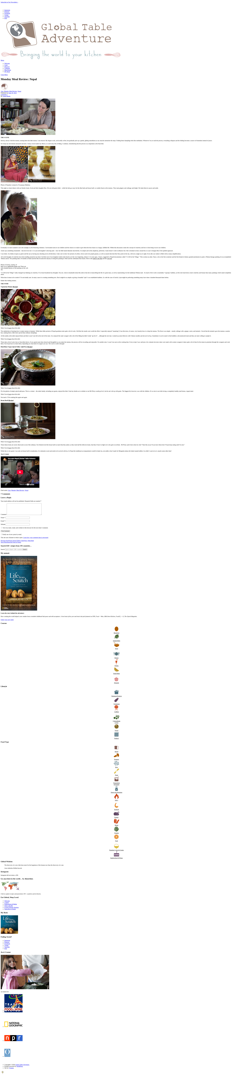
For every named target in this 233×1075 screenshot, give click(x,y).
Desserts (116, 683)
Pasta (116, 775)
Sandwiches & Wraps (116, 858)
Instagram (7, 10)
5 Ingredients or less (116, 721)
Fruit (116, 841)
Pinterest (6, 11)
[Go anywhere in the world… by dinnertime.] (10, 891)
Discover (7, 66)
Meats (116, 825)
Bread (116, 751)
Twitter (6, 15)
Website (3, 524)
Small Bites (116, 673)
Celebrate (7, 68)
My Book (7, 71)
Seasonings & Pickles (116, 783)
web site (109, 258)
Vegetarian (116, 704)
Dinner (116, 658)
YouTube (7, 16)
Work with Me (8, 906)
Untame (11, 1068)
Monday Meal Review (10, 91)
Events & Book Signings (11, 907)
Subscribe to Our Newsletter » (9, 2)
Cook (6, 65)
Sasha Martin (6, 96)
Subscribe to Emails (10, 909)
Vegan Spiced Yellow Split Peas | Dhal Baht (17, 540)
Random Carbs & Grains (116, 850)
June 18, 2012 (13, 93)
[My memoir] (19, 610)
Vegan (116, 730)
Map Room (7, 70)
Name (3, 517)
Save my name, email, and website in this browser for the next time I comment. (25, 528)
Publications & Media (10, 904)
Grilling (116, 712)
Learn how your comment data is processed (35, 537)
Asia (2, 91)
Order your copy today (7, 619)
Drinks (117, 665)
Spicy (116, 800)
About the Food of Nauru (11, 542)
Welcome (7, 63)
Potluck (116, 738)
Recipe (15, 287)
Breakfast (116, 633)
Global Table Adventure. (22, 1064)
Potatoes (116, 759)
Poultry (116, 817)
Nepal (19, 91)
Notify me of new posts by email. (12, 534)
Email (3, 521)
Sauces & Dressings (116, 792)
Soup (116, 648)
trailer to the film (97, 258)
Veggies (116, 833)
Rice (116, 767)
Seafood (116, 809)
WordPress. (19, 1066)
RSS (5, 18)
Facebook (7, 13)
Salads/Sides (116, 641)
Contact (6, 902)
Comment (3, 514)
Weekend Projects (116, 696)
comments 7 (4, 94)
